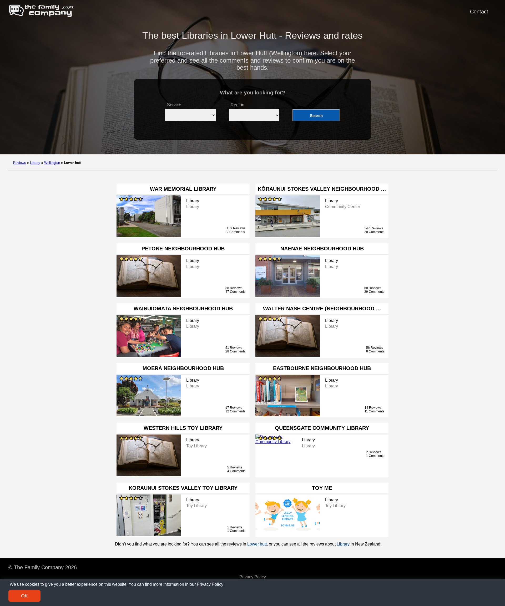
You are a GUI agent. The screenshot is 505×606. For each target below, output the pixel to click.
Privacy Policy (252, 577)
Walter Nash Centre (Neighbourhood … (322, 308)
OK (24, 595)
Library (35, 163)
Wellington (52, 163)
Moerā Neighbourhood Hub (183, 368)
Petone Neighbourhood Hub (183, 248)
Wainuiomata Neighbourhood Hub (183, 308)
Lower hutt (257, 544)
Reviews (19, 163)
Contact (479, 11)
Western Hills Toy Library (183, 428)
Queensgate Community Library (322, 428)
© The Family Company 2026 (42, 567)
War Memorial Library (183, 189)
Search (316, 115)
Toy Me (322, 488)
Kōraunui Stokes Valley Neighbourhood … (322, 189)
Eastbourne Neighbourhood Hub (322, 368)
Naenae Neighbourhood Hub (322, 248)
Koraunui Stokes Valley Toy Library (183, 488)
